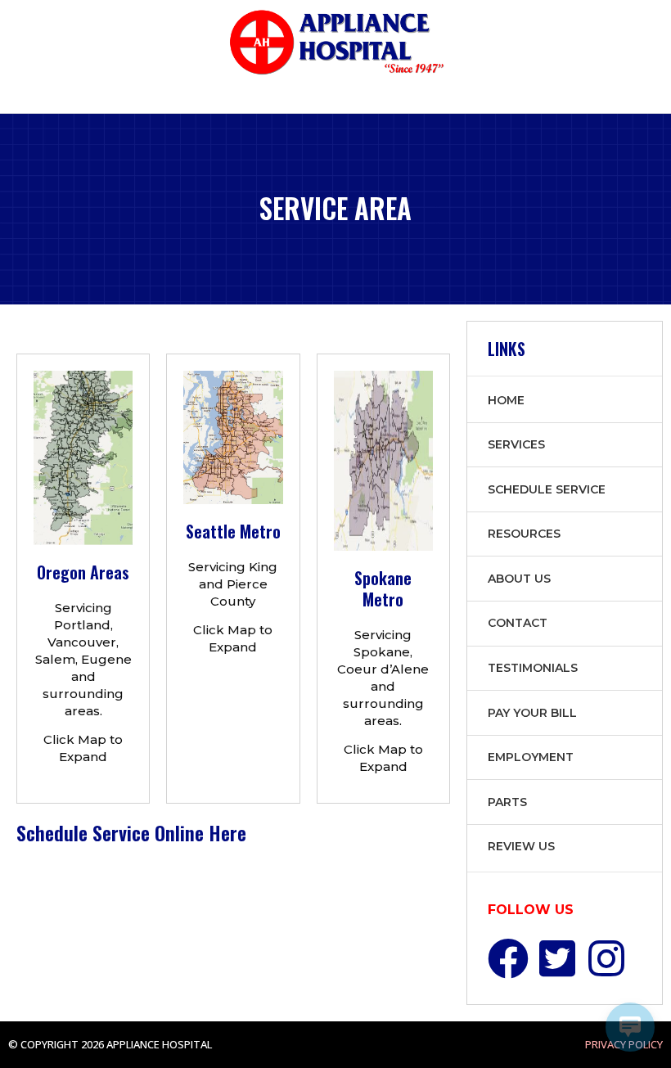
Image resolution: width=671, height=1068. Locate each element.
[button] (14, 98)
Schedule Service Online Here (131, 832)
